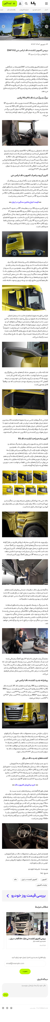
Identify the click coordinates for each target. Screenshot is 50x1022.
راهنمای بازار (11, 10)
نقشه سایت (32, 1008)
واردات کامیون (42, 885)
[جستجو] (26, 4)
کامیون (44, 879)
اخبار (46, 10)
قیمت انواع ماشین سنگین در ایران (25, 202)
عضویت (25, 971)
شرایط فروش (24, 10)
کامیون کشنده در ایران (29, 879)
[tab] (32, 38)
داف (15, 879)
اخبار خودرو (37, 10)
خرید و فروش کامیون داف (25, 785)
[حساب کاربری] (20, 4)
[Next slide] (3, 26)
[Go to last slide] (46, 26)
